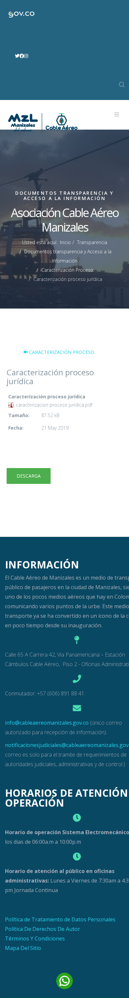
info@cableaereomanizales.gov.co (47, 722)
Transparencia (92, 242)
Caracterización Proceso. (67, 270)
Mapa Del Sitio (23, 948)
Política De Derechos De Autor (42, 929)
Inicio (65, 242)
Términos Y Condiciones (35, 938)
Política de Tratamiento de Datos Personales (60, 919)
